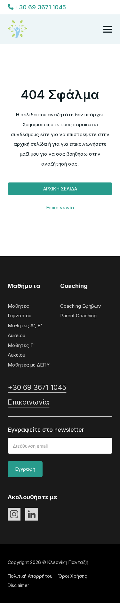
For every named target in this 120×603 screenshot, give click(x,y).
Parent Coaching (78, 316)
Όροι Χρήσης (72, 576)
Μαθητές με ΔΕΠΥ (29, 365)
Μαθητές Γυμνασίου (19, 311)
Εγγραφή (25, 469)
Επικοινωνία (60, 208)
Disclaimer (18, 585)
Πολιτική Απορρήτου (30, 576)
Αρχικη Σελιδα (60, 188)
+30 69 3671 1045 (37, 387)
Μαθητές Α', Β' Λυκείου (25, 330)
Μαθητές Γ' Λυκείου (21, 350)
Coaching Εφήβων (80, 306)
